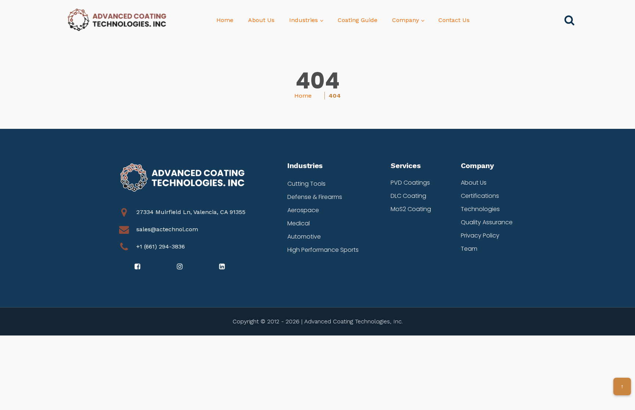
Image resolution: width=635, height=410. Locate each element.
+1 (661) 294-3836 (160, 246)
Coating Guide (357, 20)
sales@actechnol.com (167, 229)
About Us (261, 20)
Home (224, 20)
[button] (138, 267)
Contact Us (454, 20)
